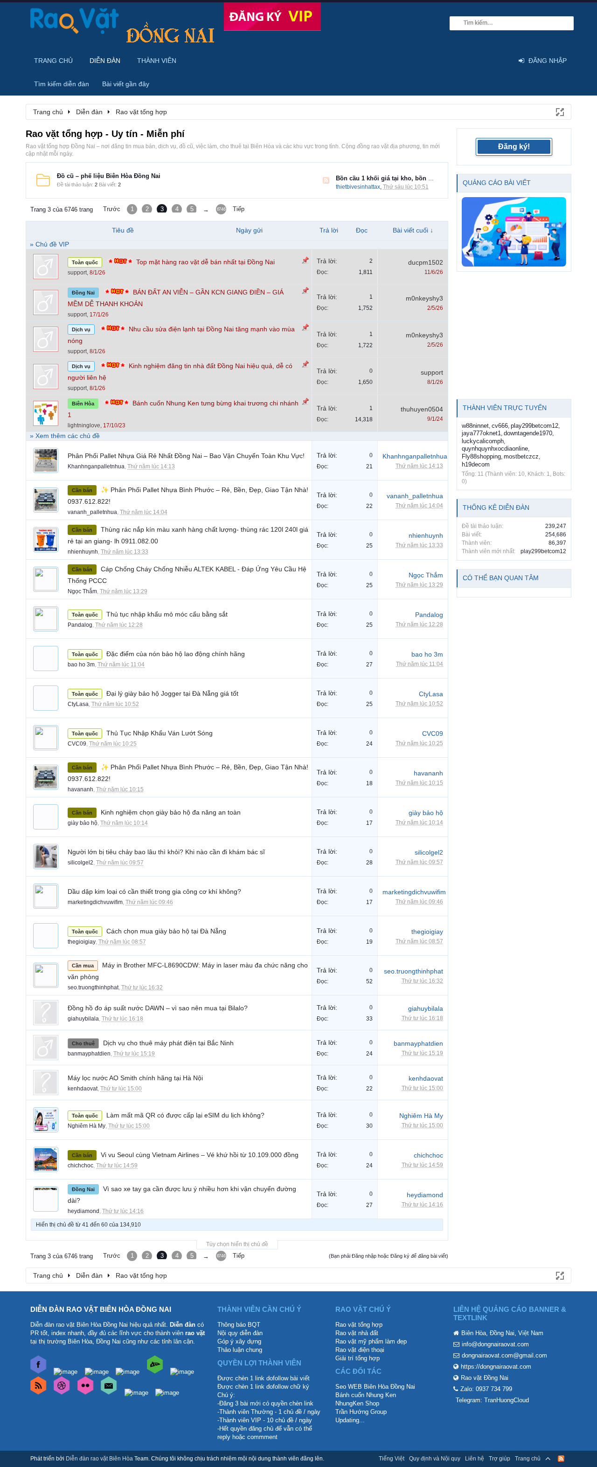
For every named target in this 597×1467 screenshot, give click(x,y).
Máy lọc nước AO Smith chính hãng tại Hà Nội (135, 1078)
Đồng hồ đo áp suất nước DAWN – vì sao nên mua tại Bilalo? (158, 1008)
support (77, 272)
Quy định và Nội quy (434, 1458)
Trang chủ (53, 60)
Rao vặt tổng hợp (358, 1324)
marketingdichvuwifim (95, 902)
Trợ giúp (499, 1458)
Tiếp (238, 209)
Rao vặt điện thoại (359, 1349)
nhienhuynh (83, 551)
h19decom (476, 464)
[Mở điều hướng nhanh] (559, 111)
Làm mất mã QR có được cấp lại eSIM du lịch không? (185, 1115)
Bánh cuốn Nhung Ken (365, 1395)
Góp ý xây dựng (239, 1341)
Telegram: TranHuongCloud (492, 1400)
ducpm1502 (425, 262)
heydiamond (83, 1211)
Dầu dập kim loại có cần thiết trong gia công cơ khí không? (154, 891)
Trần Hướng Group (361, 1411)
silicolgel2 (80, 862)
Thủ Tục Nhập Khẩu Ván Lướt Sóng (159, 733)
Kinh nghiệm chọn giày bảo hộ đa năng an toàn (171, 812)
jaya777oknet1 (481, 433)
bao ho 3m (81, 664)
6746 (221, 209)
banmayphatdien (89, 1053)
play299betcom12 (534, 425)
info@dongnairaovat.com (495, 1344)
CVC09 (77, 743)
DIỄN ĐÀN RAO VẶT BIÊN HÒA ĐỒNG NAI (100, 1309)
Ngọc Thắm (82, 591)
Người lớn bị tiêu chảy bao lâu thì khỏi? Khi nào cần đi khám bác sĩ (166, 852)
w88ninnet (475, 425)
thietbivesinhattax (358, 187)
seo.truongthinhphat (93, 987)
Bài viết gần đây (125, 84)
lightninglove (84, 425)
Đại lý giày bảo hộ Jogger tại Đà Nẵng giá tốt (172, 693)
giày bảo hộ (82, 823)
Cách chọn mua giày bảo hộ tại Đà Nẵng (166, 931)
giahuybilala (83, 1018)
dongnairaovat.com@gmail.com (504, 1355)
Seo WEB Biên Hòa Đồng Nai (375, 1386)
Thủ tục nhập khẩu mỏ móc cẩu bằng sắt (167, 614)
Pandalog (80, 625)
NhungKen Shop (357, 1403)
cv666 (500, 425)
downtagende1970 (528, 433)
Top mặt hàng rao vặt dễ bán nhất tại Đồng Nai (205, 262)
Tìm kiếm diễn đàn (61, 84)
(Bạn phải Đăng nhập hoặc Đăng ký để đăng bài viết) (388, 1256)
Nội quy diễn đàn (240, 1333)
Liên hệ (474, 1458)
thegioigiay (82, 942)
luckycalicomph (483, 441)
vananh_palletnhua (92, 512)
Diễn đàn (105, 60)
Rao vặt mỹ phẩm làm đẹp (371, 1341)
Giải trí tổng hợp (357, 1358)
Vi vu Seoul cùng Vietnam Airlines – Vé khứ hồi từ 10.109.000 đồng (199, 1155)
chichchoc (80, 1165)
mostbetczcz (521, 456)
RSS (326, 180)
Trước (111, 209)
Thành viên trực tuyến (505, 407)
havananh (80, 789)
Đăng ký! (514, 147)
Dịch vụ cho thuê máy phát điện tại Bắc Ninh (168, 1043)
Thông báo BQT (238, 1324)
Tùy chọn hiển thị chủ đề (237, 1244)
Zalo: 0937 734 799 (486, 1388)
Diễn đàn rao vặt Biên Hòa (99, 1458)
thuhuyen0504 (422, 409)
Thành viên (156, 60)
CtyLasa (78, 704)
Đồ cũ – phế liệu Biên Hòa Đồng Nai (108, 175)
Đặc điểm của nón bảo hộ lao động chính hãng (175, 654)
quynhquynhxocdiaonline (495, 448)
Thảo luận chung (239, 1349)
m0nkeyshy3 (424, 298)
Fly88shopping (481, 456)
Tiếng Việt (391, 1458)
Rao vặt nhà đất (356, 1333)
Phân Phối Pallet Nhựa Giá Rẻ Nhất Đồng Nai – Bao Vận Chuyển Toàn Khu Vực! (186, 455)
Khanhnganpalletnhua (96, 466)
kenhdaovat (82, 1088)
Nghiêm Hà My (86, 1126)
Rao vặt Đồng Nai (484, 1377)
